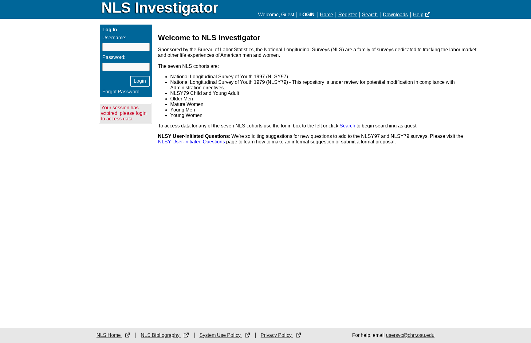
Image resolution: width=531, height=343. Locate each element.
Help (418, 14)
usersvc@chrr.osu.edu (410, 335)
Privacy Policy (277, 335)
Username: (114, 37)
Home (326, 14)
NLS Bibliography (161, 335)
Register (347, 14)
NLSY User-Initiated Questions (191, 141)
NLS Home (109, 335)
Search (370, 14)
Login (307, 14)
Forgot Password (121, 91)
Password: (113, 57)
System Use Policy (220, 335)
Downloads (395, 14)
